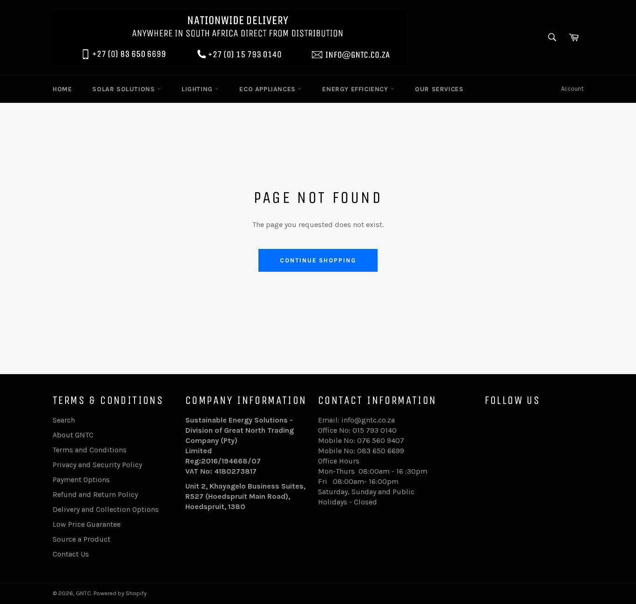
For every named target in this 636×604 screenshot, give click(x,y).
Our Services (439, 89)
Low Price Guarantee (87, 524)
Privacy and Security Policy (97, 464)
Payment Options (81, 479)
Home (62, 89)
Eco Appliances (268, 89)
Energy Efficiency (356, 89)
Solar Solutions (124, 89)
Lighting (198, 89)
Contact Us (71, 554)
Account (572, 88)
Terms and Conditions (90, 449)
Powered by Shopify (120, 593)
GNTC (83, 593)
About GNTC (73, 434)
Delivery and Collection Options (106, 509)
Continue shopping (318, 260)
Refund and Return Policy (95, 494)
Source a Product (81, 539)
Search (64, 420)
